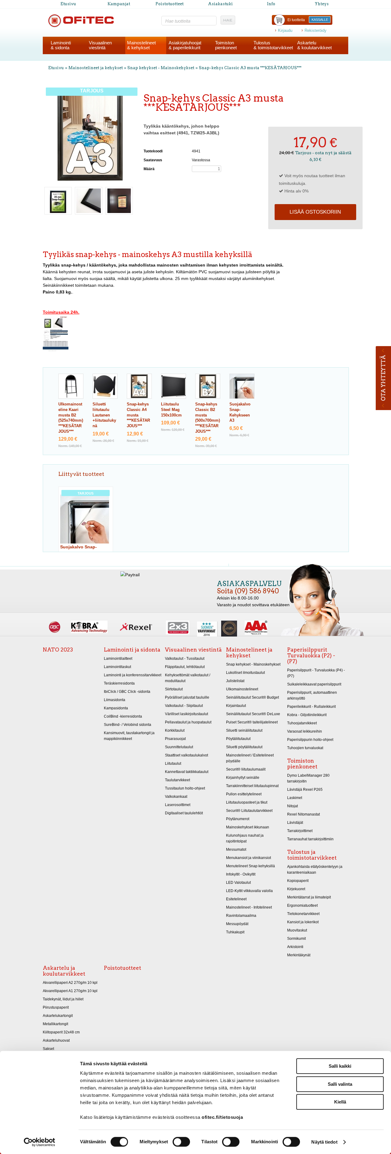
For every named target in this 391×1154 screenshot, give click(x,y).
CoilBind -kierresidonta (123, 716)
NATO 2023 (58, 650)
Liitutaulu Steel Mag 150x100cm (171, 409)
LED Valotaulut (238, 882)
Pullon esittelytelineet (243, 794)
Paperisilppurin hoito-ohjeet (310, 740)
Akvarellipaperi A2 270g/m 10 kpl (70, 982)
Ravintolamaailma (241, 915)
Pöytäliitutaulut (238, 739)
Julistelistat (235, 681)
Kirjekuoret (296, 889)
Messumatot (236, 849)
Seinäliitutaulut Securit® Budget (252, 697)
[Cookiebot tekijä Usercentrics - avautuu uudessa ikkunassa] (39, 1142)
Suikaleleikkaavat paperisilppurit (314, 684)
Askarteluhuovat (56, 1040)
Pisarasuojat (175, 739)
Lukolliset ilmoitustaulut (245, 672)
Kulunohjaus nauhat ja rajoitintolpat (245, 838)
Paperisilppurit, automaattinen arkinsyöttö (312, 695)
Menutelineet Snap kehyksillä (250, 866)
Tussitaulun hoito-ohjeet (185, 788)
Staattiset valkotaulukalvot (186, 755)
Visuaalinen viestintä (193, 650)
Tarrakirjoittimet (299, 831)
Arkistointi (295, 947)
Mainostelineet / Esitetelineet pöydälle (250, 758)
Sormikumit (296, 938)
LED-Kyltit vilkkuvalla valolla (249, 891)
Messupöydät (237, 924)
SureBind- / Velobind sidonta (127, 725)
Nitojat (292, 806)
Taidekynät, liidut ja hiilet (63, 999)
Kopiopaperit (298, 881)
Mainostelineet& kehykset (141, 45)
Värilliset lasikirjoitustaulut (186, 714)
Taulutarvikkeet (177, 780)
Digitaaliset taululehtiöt (184, 813)
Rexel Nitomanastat (303, 814)
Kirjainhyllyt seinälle (242, 777)
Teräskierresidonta (119, 683)
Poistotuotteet (169, 4)
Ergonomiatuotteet (302, 905)
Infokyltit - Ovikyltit (240, 874)
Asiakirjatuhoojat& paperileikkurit (185, 45)
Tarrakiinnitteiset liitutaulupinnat (252, 786)
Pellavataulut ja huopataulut (188, 722)
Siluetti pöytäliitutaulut (244, 747)
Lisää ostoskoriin (315, 212)
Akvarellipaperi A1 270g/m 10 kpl (70, 991)
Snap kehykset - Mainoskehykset (160, 67)
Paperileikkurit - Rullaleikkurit (311, 706)
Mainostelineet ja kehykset (95, 67)
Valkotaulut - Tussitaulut (184, 658)
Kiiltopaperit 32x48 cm (61, 1032)
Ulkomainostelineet (242, 689)
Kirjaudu (285, 30)
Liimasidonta (114, 700)
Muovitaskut (297, 930)
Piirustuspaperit (56, 1007)
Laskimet (294, 798)
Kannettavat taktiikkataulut (186, 772)
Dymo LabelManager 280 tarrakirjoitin (308, 778)
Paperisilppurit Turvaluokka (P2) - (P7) (311, 655)
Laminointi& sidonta (61, 45)
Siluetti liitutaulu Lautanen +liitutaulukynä (104, 415)
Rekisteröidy (316, 30)
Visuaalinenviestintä (100, 45)
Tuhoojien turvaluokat (305, 748)
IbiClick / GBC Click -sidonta (127, 691)
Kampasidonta (116, 708)
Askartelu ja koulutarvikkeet (64, 971)
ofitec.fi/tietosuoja (222, 1117)
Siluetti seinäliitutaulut (244, 730)
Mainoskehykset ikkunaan (247, 827)
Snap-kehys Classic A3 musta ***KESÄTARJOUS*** (250, 67)
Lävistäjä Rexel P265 (305, 789)
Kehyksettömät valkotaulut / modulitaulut (187, 678)
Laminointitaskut (117, 667)
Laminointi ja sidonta (132, 650)
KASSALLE (320, 19)
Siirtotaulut (174, 689)
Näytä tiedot (324, 1142)
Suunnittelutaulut (179, 747)
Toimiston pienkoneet (302, 764)
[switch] (181, 1142)
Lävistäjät (295, 822)
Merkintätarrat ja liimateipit (309, 897)
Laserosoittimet (177, 805)
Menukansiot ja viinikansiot (248, 858)
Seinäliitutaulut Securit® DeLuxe (253, 714)
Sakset (48, 1049)
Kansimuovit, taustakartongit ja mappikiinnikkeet (129, 736)
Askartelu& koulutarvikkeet (314, 45)
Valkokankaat (176, 796)
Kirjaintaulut (236, 706)
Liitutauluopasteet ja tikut (246, 802)
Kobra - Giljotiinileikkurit (307, 715)
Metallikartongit (55, 1024)
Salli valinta (340, 1084)
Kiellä (340, 1101)
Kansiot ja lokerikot (303, 922)
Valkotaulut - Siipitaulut (184, 706)
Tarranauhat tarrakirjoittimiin (310, 839)
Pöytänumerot (237, 819)
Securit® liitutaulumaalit (245, 769)
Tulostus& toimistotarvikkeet (273, 45)
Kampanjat (119, 4)
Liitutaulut (173, 763)
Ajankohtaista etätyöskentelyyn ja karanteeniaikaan (314, 870)
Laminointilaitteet (118, 658)
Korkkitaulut (175, 730)
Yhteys (322, 4)
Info (271, 4)
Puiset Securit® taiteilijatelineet (252, 722)
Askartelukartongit (58, 1016)
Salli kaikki (340, 1066)
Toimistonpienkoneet (226, 45)
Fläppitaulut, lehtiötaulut (185, 667)
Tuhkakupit (235, 932)
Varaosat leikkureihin (304, 731)
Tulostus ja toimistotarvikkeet (312, 855)
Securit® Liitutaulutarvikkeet (249, 811)
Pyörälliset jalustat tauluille (187, 697)
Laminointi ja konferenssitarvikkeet (132, 675)
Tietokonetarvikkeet (303, 914)
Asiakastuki (220, 4)
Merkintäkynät (298, 955)
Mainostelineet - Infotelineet (249, 907)
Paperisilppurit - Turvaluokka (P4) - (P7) (316, 673)
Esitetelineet (236, 899)
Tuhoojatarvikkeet (302, 723)
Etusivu (68, 4)
